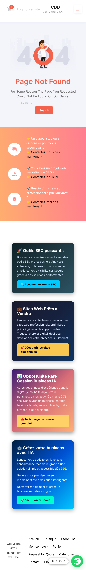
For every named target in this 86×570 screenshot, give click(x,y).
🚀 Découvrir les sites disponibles (35, 349)
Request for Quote (41, 554)
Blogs (48, 562)
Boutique (50, 539)
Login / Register (29, 9)
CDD (55, 7)
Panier (57, 546)
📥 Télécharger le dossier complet (38, 421)
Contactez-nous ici (44, 177)
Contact (33, 562)
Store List (68, 539)
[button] (77, 561)
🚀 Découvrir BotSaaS (35, 500)
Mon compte (37, 546)
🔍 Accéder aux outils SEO (38, 284)
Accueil (33, 539)
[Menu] (78, 9)
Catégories (67, 554)
